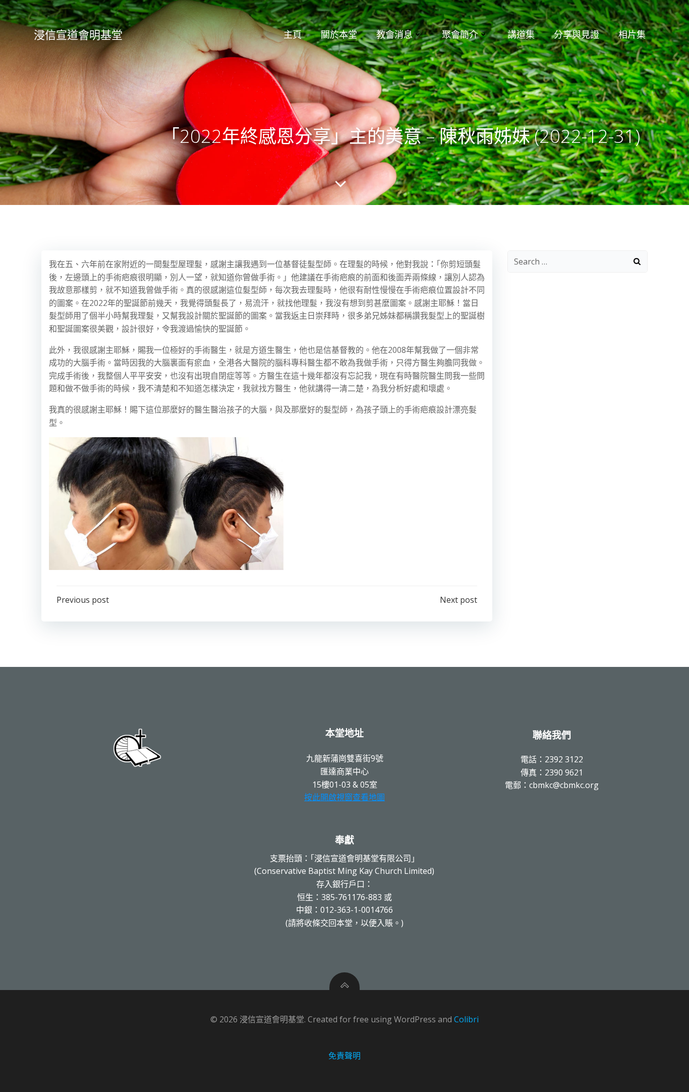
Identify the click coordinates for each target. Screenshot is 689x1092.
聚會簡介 (460, 34)
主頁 (292, 34)
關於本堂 (339, 34)
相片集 (632, 34)
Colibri (466, 1019)
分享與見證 (576, 34)
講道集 (521, 34)
